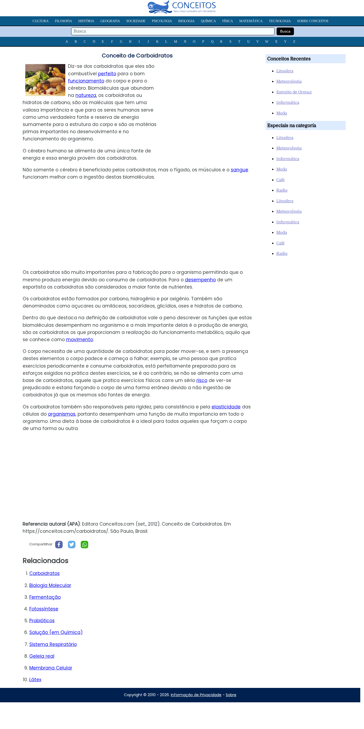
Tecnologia (280, 21)
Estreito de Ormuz (294, 92)
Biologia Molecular (50, 585)
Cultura (40, 21)
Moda (281, 113)
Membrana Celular (50, 668)
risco (201, 380)
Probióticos (42, 620)
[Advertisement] (211, 100)
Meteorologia (289, 81)
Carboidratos (44, 573)
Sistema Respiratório (53, 644)
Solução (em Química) (56, 632)
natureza (85, 95)
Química (208, 21)
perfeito (107, 73)
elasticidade (226, 407)
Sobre (231, 695)
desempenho (200, 280)
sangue (239, 170)
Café (280, 180)
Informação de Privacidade (196, 695)
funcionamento (86, 81)
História (86, 21)
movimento (79, 339)
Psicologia (162, 21)
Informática (287, 102)
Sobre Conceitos (312, 21)
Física (227, 21)
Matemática (250, 21)
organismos (61, 414)
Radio (282, 190)
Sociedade (135, 21)
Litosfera (284, 71)
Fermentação (45, 597)
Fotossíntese (43, 609)
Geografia (110, 21)
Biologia (186, 21)
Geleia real (41, 656)
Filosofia (63, 21)
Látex (35, 679)
